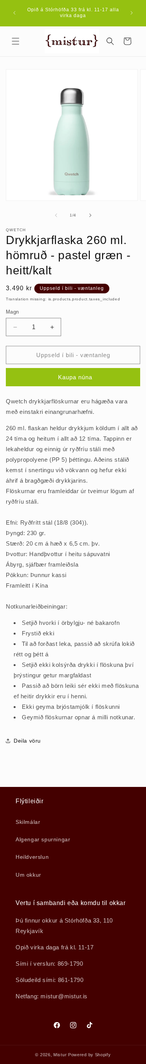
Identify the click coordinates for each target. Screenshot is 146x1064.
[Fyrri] (56, 215)
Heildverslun (32, 857)
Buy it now (73, 377)
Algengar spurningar (43, 839)
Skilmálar (28, 822)
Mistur (60, 1054)
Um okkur (28, 875)
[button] (15, 41)
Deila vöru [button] (27, 741)
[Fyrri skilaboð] (14, 12)
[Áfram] (90, 215)
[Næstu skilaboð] (131, 12)
